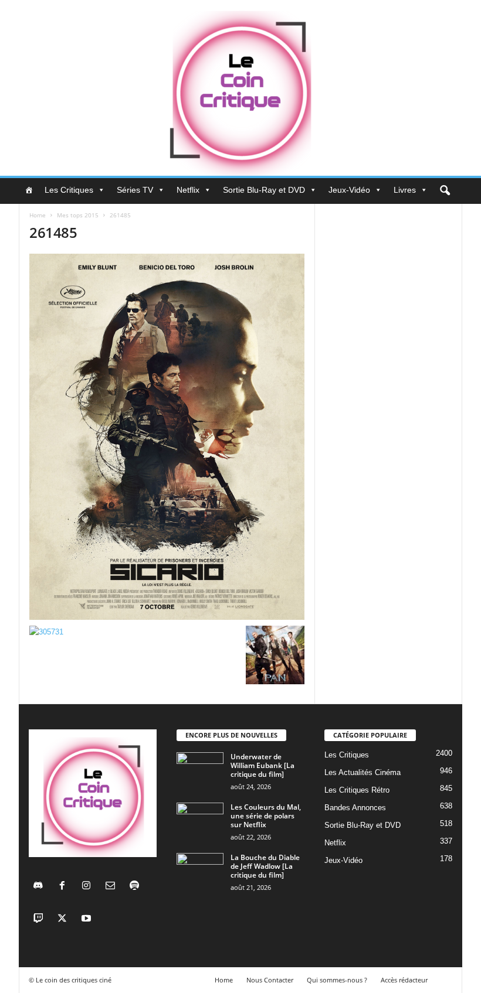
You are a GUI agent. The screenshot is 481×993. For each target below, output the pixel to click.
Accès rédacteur (404, 979)
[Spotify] (136, 886)
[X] (65, 919)
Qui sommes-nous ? (337, 979)
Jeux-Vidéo (349, 189)
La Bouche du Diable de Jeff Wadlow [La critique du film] (265, 866)
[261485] (166, 437)
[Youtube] (88, 919)
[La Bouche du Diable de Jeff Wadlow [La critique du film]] (200, 870)
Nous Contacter (269, 979)
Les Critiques (69, 189)
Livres (405, 189)
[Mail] (113, 886)
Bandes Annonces (355, 807)
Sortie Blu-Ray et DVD (264, 189)
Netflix (188, 189)
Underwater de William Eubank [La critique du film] (262, 765)
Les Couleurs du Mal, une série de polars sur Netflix (266, 816)
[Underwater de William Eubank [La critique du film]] (200, 769)
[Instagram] (89, 886)
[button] (445, 191)
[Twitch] (41, 919)
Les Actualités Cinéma (362, 772)
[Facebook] (65, 886)
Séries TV (135, 189)
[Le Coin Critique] (240, 88)
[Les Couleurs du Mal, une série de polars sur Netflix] (200, 820)
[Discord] (41, 886)
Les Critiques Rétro (356, 790)
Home (37, 215)
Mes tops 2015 (78, 215)
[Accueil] (29, 190)
